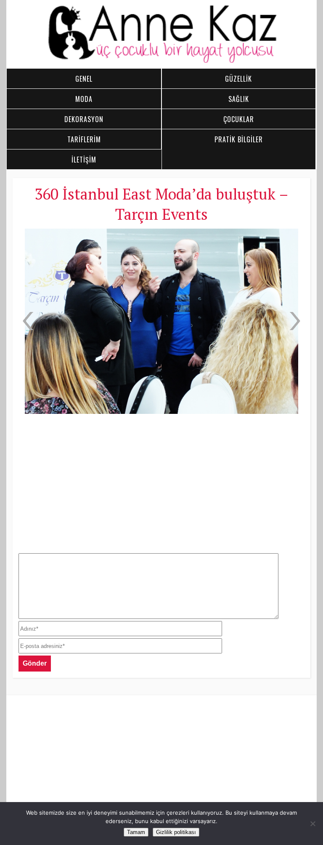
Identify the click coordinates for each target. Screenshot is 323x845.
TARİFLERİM (84, 139)
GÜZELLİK (238, 79)
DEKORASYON (83, 119)
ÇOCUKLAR (238, 119)
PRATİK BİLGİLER (238, 139)
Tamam (136, 832)
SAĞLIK (238, 99)
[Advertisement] (161, 482)
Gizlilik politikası (176, 832)
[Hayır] (312, 823)
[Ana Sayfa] (161, 61)
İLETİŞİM (83, 160)
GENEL (84, 79)
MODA (84, 99)
